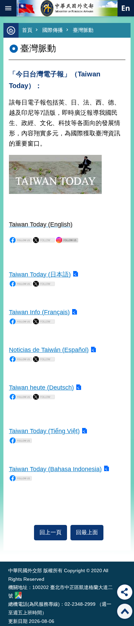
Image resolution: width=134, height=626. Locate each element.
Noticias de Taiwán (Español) (49, 349)
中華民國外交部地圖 (18, 595)
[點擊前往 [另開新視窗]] (20, 241)
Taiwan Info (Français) (39, 312)
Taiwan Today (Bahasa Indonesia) (55, 469)
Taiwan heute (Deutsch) (41, 387)
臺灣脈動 (83, 30)
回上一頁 (51, 532)
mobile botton (8, 8)
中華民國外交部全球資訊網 (67, 8)
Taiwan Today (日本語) (40, 274)
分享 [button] (125, 592)
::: (9, 549)
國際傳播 (52, 30)
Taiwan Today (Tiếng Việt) (44, 431)
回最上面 (87, 532)
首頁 (27, 30)
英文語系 (126, 8)
